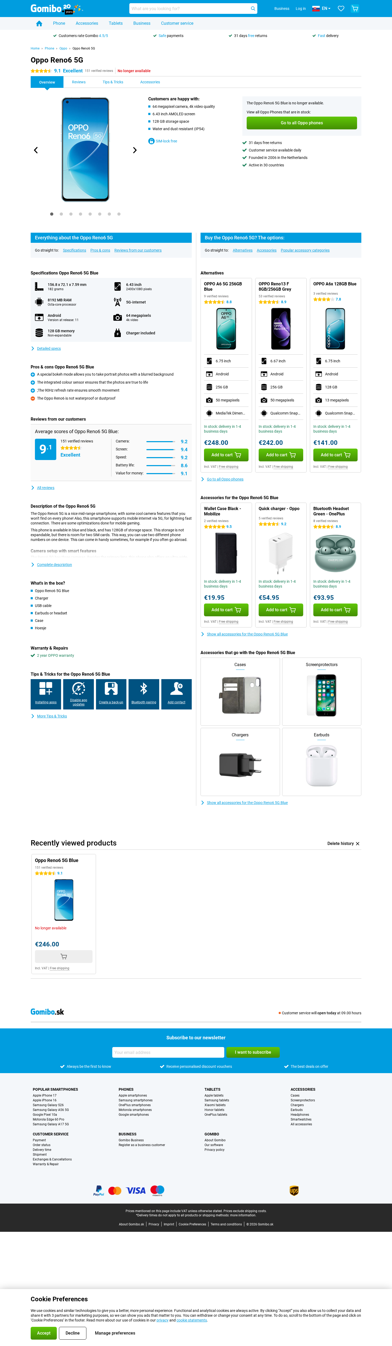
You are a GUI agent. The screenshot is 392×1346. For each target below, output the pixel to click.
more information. (243, 1215)
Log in (301, 8)
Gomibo (212, 1134)
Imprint (169, 1224)
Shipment (40, 1154)
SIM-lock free (166, 141)
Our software (214, 1145)
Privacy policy (215, 1150)
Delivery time (42, 1150)
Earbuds (297, 1110)
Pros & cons (100, 250)
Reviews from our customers (138, 250)
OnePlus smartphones (135, 1105)
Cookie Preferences (192, 1224)
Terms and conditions (226, 1224)
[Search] (253, 8)
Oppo (63, 48)
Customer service (177, 23)
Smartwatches (301, 1119)
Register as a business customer (142, 1145)
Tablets (116, 23)
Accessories (87, 23)
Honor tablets (214, 1110)
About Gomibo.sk (131, 1224)
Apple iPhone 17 (45, 1095)
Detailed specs (49, 348)
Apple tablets (214, 1095)
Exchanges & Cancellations (52, 1159)
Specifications (74, 250)
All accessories (301, 1124)
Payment (39, 1140)
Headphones (300, 1115)
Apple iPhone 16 (45, 1100)
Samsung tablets (217, 1100)
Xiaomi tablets (215, 1105)
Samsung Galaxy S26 (48, 1105)
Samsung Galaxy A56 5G (51, 1110)
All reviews (45, 488)
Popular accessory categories (305, 250)
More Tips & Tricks (52, 716)
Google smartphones (134, 1115)
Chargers (297, 1105)
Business (141, 23)
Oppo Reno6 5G (84, 48)
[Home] (39, 23)
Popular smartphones (55, 1089)
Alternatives (243, 250)
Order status (41, 1145)
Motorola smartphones (135, 1110)
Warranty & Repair (46, 1164)
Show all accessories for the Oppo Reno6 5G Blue (247, 634)
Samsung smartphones (136, 1100)
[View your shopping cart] (355, 8)
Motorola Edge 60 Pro (48, 1119)
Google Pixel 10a (45, 1115)
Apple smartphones (133, 1095)
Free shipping (228, 467)
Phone (59, 23)
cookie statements (192, 1320)
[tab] (51, 214)
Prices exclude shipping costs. (245, 1211)
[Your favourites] (341, 8)
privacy (163, 1320)
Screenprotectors (303, 1100)
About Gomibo (215, 1140)
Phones (126, 1089)
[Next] (134, 150)
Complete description (54, 565)
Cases (295, 1095)
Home (35, 48)
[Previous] (36, 150)
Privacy (154, 1224)
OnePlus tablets (216, 1115)
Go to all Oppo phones (225, 479)
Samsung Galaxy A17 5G (51, 1124)
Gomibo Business (131, 1140)
